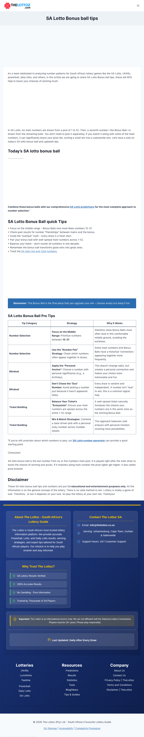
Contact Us (119, 675)
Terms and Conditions (119, 685)
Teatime (25, 680)
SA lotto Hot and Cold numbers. (39, 251)
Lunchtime (26, 675)
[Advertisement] (72, 46)
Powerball (24, 686)
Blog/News (72, 689)
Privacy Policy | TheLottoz (119, 680)
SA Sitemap (50, 728)
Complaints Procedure (87, 728)
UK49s (25, 670)
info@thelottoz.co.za (102, 525)
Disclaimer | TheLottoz (119, 689)
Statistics (72, 680)
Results (72, 675)
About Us (119, 670)
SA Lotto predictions (82, 206)
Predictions (72, 670)
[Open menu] (138, 5)
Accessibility (66, 728)
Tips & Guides (72, 694)
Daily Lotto (25, 690)
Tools (72, 685)
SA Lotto (25, 695)
